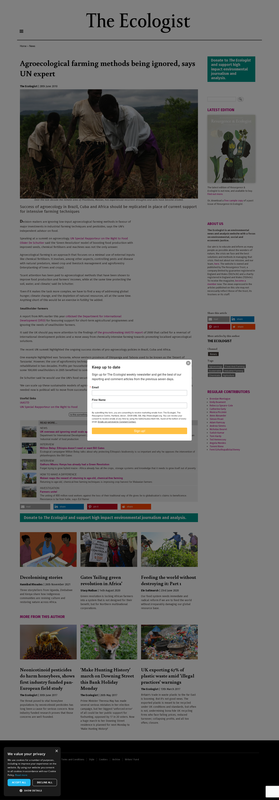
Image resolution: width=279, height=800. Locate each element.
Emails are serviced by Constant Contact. (117, 421)
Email (95, 387)
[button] (32, 790)
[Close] (188, 363)
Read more (21, 775)
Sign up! (139, 431)
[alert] (32, 771)
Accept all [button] (19, 782)
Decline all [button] (44, 782)
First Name (99, 399)
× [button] (56, 751)
